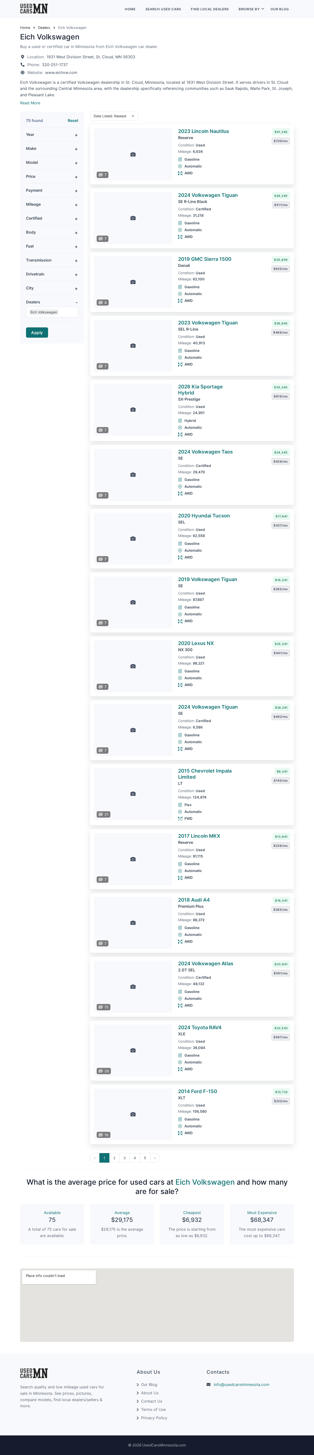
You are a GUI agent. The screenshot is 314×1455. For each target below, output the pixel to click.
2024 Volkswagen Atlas (205, 963)
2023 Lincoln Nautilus (203, 131)
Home (130, 9)
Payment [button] (34, 190)
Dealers (44, 27)
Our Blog (280, 9)
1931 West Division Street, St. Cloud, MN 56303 (91, 56)
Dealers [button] (33, 301)
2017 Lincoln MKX (199, 836)
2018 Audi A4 (194, 900)
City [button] (30, 288)
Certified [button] (34, 218)
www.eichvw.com (61, 72)
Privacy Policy (154, 1417)
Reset (73, 120)
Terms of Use (153, 1409)
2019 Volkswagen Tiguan (207, 579)
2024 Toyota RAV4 (200, 1027)
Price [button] (30, 176)
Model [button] (32, 162)
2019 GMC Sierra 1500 (204, 259)
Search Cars (163, 9)
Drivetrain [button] (35, 274)
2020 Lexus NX (196, 643)
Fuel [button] (30, 246)
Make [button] (31, 148)
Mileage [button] (33, 204)
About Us (149, 1392)
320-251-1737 (55, 64)
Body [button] (31, 232)
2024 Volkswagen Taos (205, 452)
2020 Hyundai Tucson (204, 516)
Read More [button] (30, 102)
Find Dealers (210, 9)
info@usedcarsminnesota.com (241, 1384)
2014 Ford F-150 (197, 1091)
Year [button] (30, 134)
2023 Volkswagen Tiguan (208, 323)
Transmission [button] (39, 260)
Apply (37, 332)
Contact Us (151, 1401)
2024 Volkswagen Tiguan (208, 195)
